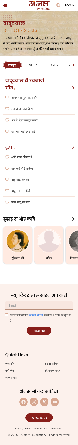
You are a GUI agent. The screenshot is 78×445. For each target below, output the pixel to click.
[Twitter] (44, 402)
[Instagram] (34, 402)
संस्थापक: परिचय (53, 370)
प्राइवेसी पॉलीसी (36, 315)
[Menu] (5, 5)
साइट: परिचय (51, 363)
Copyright (55, 428)
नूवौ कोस (9, 370)
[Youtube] (55, 402)
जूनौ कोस (10, 363)
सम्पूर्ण (12, 65)
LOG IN (69, 5)
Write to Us (39, 418)
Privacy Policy (22, 428)
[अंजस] (39, 5)
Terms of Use (40, 428)
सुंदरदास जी (18, 258)
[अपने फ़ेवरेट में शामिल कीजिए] (7, 98)
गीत (54, 65)
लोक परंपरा (11, 378)
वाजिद (49, 258)
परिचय (33, 65)
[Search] (58, 5)
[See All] (73, 87)
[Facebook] (23, 402)
